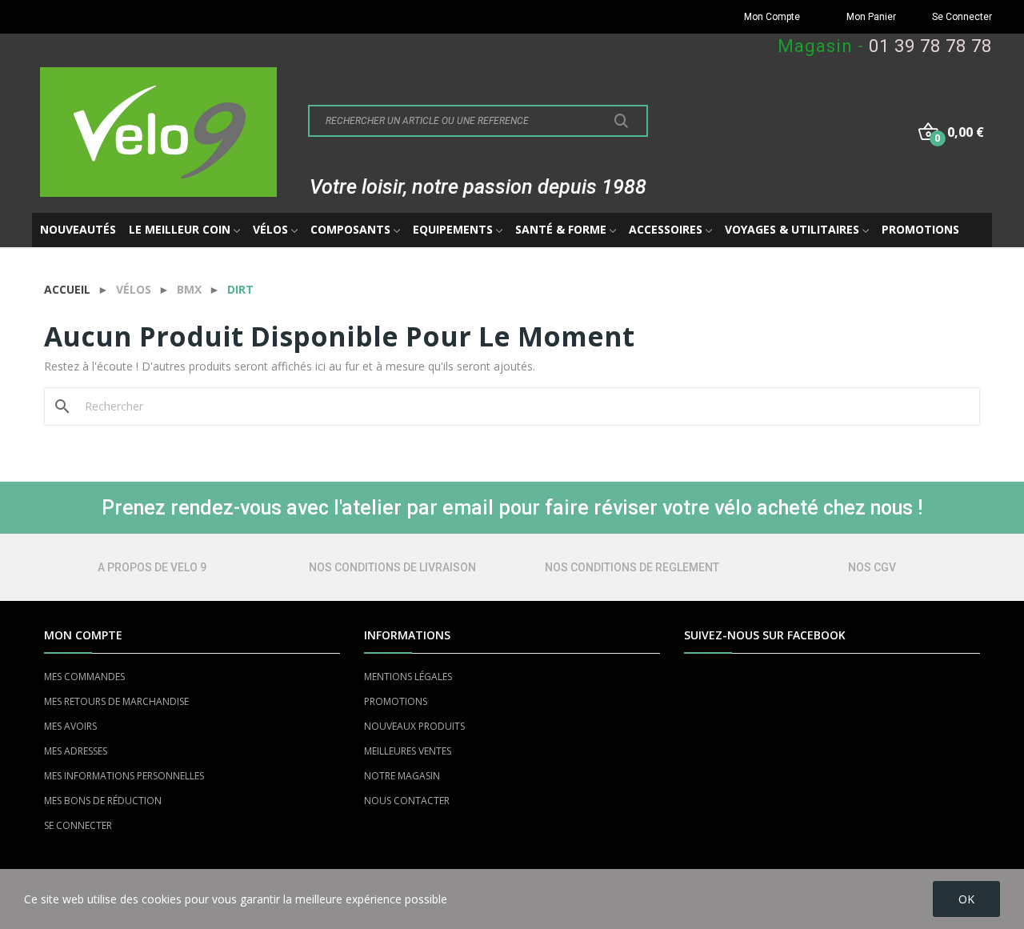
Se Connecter (962, 16)
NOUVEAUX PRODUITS (414, 726)
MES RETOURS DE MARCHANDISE (116, 701)
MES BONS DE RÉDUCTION (103, 800)
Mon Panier (871, 16)
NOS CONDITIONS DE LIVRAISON (392, 567)
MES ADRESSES (75, 751)
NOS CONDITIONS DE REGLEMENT (632, 567)
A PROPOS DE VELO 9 (152, 567)
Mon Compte (772, 16)
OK (966, 899)
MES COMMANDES (84, 676)
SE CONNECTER (78, 825)
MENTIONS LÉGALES (408, 676)
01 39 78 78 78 (930, 46)
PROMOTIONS (395, 701)
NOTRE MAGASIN (402, 776)
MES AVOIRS (70, 726)
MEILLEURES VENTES (407, 751)
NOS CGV (872, 567)
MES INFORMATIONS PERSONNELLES (124, 776)
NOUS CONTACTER (407, 800)
